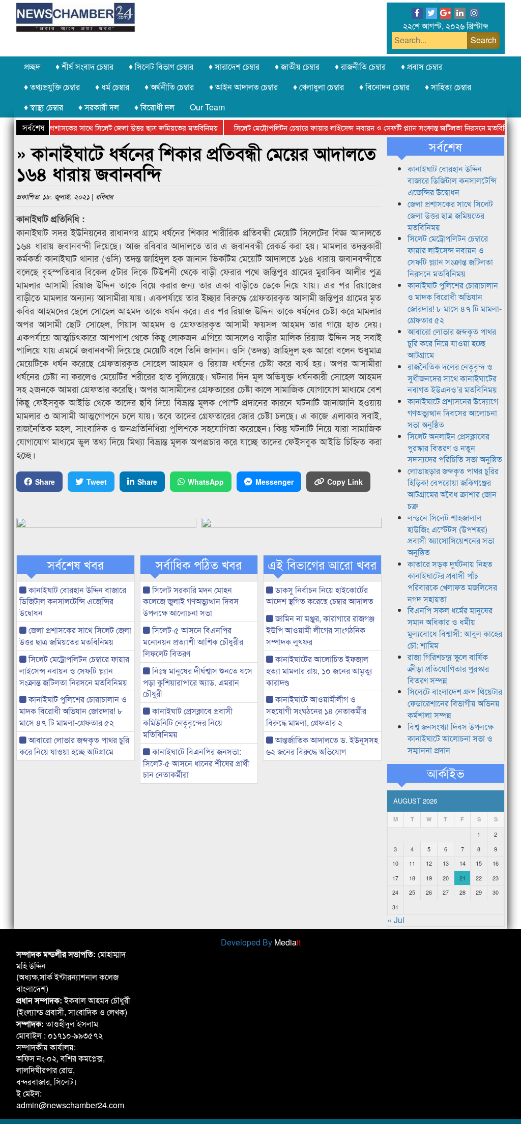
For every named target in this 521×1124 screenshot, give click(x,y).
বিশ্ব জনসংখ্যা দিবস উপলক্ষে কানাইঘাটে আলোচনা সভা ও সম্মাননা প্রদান (451, 738)
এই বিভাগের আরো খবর (322, 564)
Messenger (274, 482)
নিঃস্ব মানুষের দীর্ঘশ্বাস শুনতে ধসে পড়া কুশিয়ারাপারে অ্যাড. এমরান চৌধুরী (197, 682)
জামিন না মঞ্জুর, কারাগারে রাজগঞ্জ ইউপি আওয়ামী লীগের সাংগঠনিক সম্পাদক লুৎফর (320, 629)
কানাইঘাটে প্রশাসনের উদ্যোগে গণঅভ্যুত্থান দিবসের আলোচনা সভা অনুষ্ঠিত (453, 412)
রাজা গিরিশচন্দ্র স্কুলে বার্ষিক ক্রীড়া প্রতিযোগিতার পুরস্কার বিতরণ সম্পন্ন (448, 668)
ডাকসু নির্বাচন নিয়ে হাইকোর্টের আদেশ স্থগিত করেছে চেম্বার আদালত (319, 595)
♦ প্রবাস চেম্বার (422, 66)
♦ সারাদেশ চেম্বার (234, 66)
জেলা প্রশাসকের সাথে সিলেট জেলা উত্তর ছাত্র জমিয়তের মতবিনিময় (109, 127)
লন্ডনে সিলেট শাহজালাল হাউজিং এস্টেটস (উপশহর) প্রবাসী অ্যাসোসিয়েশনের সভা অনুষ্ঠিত (451, 535)
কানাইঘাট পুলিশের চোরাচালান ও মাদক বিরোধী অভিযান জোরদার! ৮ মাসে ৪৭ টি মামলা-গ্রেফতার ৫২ (73, 710)
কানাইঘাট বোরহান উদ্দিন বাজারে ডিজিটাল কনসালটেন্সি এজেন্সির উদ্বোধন (72, 601)
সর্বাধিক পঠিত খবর (199, 564)
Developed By (261, 942)
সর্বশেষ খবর (75, 564)
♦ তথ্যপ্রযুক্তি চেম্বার (52, 87)
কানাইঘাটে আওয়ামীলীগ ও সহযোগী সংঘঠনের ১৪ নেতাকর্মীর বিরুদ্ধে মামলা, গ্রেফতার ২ (316, 710)
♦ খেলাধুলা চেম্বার (318, 87)
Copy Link (345, 482)
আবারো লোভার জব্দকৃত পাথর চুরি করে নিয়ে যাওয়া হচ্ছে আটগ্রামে (74, 745)
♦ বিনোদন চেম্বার (384, 87)
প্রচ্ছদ (32, 66)
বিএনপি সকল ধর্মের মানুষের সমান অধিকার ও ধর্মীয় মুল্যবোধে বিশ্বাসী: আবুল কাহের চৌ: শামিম (455, 627)
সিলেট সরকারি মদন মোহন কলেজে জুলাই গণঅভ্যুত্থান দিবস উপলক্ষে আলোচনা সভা (191, 601)
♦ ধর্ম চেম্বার (112, 87)
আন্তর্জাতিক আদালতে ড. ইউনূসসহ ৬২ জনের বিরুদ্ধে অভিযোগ (322, 745)
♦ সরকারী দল (98, 107)
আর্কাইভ (445, 773)
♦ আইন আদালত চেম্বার (243, 87)
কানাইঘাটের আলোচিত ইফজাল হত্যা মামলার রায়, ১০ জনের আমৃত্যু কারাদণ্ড (319, 670)
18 (412, 878)
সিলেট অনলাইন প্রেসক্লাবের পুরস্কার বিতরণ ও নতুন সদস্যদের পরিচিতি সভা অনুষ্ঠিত (455, 447)
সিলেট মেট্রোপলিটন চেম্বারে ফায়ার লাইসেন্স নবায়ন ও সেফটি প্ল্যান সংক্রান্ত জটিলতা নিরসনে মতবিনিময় (359, 127)
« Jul (395, 920)
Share (45, 482)
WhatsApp (206, 482)
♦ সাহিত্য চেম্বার (448, 87)
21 (462, 878)
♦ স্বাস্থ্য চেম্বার (43, 107)
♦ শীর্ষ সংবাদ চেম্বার (84, 66)
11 (412, 863)
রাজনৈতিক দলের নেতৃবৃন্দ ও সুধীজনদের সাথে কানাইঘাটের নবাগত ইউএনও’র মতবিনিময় (452, 378)
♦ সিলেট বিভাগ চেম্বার (161, 66)
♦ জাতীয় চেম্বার (297, 66)
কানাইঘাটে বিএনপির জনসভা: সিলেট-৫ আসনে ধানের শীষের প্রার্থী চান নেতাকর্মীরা (196, 763)
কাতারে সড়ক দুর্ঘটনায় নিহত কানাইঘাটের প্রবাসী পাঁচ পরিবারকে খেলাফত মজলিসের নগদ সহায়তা (452, 581)
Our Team (207, 107)
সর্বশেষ (445, 146)
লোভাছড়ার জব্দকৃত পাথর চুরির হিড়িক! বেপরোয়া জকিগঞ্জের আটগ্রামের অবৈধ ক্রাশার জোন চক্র (453, 488)
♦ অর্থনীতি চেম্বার (169, 87)
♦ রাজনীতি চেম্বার (360, 66)
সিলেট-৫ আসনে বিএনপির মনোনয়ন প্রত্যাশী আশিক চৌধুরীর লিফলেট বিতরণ (193, 641)
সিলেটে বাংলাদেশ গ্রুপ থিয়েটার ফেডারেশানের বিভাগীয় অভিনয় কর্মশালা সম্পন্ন (455, 703)
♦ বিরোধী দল (154, 107)
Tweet (96, 482)
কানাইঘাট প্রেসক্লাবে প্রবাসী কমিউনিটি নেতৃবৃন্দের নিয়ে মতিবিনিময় (188, 722)
